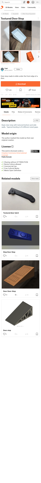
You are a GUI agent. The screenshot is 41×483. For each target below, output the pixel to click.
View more (35, 178)
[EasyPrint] (24, 2)
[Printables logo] (2, 7)
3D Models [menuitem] (9, 7)
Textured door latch (11, 213)
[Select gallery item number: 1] (18, 326)
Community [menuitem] (31, 7)
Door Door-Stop (9, 291)
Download (22, 84)
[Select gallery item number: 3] (21, 326)
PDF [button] (37, 120)
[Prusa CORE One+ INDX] (20, 103)
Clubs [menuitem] (23, 7)
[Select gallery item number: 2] (19, 326)
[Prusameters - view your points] (28, 2)
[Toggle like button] (4, 216)
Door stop (7, 330)
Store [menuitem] (17, 7)
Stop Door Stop (9, 252)
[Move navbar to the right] (39, 7)
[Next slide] (38, 56)
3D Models (6, 13)
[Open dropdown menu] (38, 18)
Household (15, 13)
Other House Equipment (28, 13)
